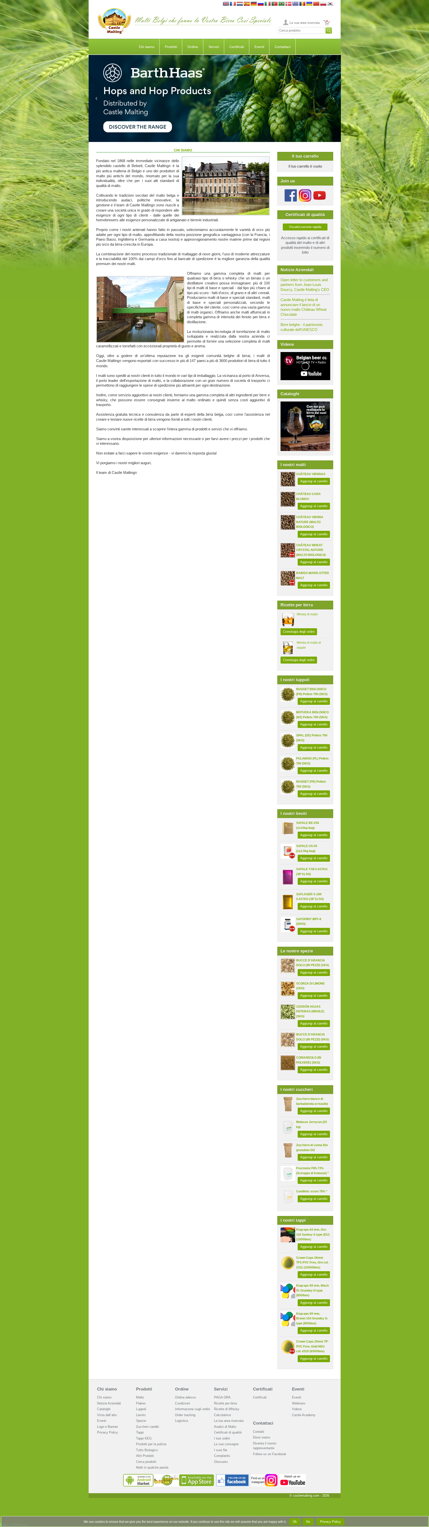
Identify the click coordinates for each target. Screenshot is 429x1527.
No (308, 1522)
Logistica (181, 1421)
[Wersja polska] (323, 4)
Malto (140, 1397)
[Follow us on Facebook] (290, 191)
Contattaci (282, 47)
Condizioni (182, 1403)
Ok (295, 1522)
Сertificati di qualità (228, 1432)
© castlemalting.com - (309, 1495)
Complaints (222, 1456)
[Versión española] (247, 4)
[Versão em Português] (275, 4)
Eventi (259, 47)
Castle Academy (304, 1415)
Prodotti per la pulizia (151, 1444)
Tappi (140, 1432)
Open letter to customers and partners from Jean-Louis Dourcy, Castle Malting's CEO (305, 285)
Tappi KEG (144, 1438)
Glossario (221, 1462)
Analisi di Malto (225, 1427)
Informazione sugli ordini (192, 1409)
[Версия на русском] (261, 4)
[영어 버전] (330, 4)
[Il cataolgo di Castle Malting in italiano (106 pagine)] (305, 404)
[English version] (226, 4)
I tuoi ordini (222, 1438)
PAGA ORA (222, 1397)
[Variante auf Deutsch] (254, 4)
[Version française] (233, 4)
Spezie (141, 1421)
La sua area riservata (304, 23)
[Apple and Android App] (169, 1476)
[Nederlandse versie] (240, 4)
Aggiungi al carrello (313, 481)
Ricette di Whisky (226, 1409)
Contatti (258, 1432)
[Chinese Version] (316, 4)
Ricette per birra (225, 1403)
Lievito (140, 1415)
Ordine (192, 47)
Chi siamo (146, 47)
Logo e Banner (107, 1427)
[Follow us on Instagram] (305, 191)
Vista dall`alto (107, 1415)
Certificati (236, 47)
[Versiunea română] (302, 4)
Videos (297, 1409)
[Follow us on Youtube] (319, 191)
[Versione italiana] (268, 4)
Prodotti (171, 47)
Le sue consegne (226, 1444)
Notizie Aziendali (109, 1403)
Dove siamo (261, 1437)
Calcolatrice (222, 1415)
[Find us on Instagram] (264, 1476)
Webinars (298, 1403)
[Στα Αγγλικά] (295, 4)
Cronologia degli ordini (299, 631)
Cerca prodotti (146, 1462)
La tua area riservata (229, 1421)
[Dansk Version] (288, 4)
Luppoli (141, 1409)
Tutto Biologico (147, 1450)
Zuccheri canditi (147, 1427)
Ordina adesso (185, 1397)
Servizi (214, 47)
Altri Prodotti (145, 1456)
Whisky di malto (307, 614)
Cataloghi (103, 1409)
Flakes (141, 1403)
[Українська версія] (309, 4)
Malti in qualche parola (152, 1467)
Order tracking (185, 1415)
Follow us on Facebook (269, 1454)
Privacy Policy (107, 1432)
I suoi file (220, 1450)
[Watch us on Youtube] (293, 1476)
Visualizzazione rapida (305, 227)
